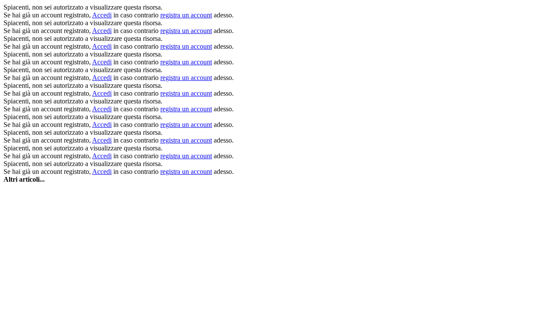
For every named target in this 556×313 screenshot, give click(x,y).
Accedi (102, 15)
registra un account (186, 15)
